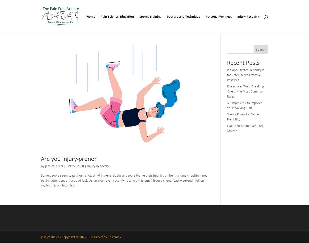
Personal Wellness (219, 16)
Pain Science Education (117, 16)
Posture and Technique (183, 16)
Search (261, 50)
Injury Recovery (248, 16)
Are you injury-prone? (68, 158)
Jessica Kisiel (54, 166)
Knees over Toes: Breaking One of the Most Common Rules (245, 91)
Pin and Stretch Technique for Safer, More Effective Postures (245, 75)
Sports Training (150, 16)
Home (91, 16)
